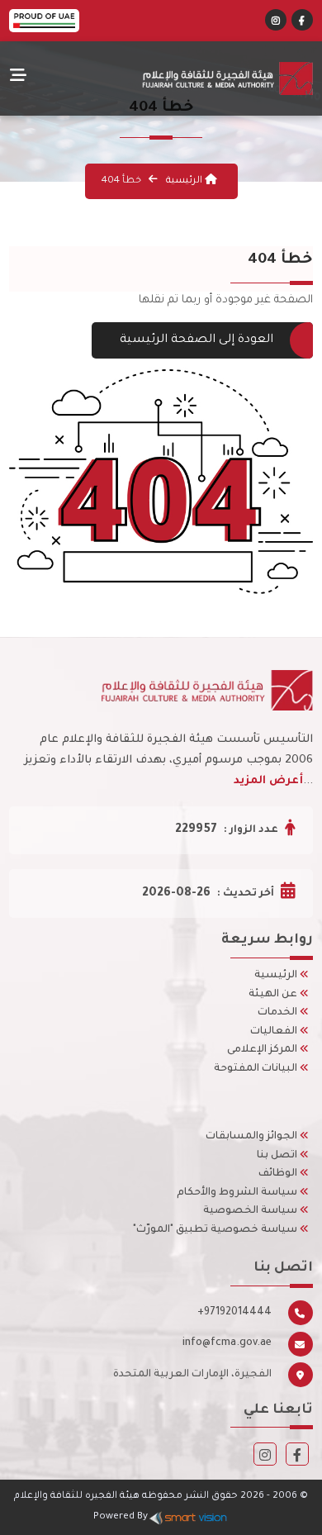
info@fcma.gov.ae (227, 1343)
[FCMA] (191, 78)
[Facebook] (302, 22)
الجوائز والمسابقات (253, 1137)
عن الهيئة (274, 994)
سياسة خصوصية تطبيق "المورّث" (216, 1230)
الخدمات (279, 1013)
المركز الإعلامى (263, 1050)
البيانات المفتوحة (257, 1069)
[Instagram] (276, 22)
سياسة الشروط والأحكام (238, 1193)
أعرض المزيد (268, 781)
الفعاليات (275, 1032)
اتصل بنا (278, 1156)
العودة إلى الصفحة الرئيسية (196, 340)
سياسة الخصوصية (251, 1211)
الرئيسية (184, 181)
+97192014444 (234, 1313)
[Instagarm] (265, 1458)
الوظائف (279, 1174)
